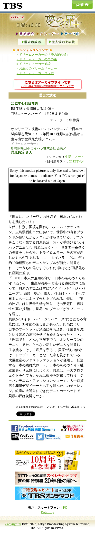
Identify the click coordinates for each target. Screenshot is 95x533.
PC (65, 507)
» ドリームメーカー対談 (34, 64)
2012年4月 (76, 161)
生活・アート (74, 157)
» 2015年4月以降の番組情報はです (47, 86)
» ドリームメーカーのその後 (37, 59)
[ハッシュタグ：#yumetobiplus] (49, 436)
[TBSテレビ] (12, 5)
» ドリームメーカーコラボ (35, 73)
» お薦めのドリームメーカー (37, 68)
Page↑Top (47, 512)
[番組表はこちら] (82, 4)
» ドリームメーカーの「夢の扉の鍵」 (43, 54)
